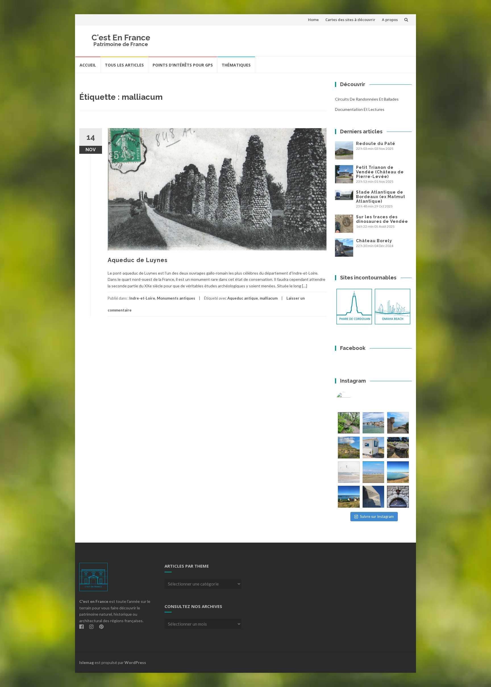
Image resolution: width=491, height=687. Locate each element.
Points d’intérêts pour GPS (183, 65)
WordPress (135, 662)
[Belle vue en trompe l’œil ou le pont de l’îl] (373, 472)
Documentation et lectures (359, 109)
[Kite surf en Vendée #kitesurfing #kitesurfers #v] (349, 472)
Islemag (86, 662)
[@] (352, 399)
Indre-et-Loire (142, 298)
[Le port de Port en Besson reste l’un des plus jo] (349, 497)
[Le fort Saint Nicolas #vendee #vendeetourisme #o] (398, 423)
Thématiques (236, 65)
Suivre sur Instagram (377, 516)
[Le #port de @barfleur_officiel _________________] (373, 423)
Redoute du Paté (375, 143)
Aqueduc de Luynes (138, 260)
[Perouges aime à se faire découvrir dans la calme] (398, 497)
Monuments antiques (176, 298)
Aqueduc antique (242, 298)
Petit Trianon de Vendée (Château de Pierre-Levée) (380, 172)
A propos (390, 19)
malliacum (269, 298)
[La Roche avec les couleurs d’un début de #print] (349, 447)
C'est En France (120, 37)
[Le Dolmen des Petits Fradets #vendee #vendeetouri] (398, 447)
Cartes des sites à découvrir (350, 19)
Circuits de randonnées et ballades (367, 99)
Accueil (88, 65)
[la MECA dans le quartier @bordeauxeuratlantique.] (373, 497)
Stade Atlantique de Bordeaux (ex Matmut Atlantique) (380, 197)
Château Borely (374, 240)
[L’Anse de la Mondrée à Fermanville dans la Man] (398, 472)
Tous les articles (124, 65)
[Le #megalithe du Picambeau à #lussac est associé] (349, 423)
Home (313, 19)
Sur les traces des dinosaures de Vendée (382, 219)
